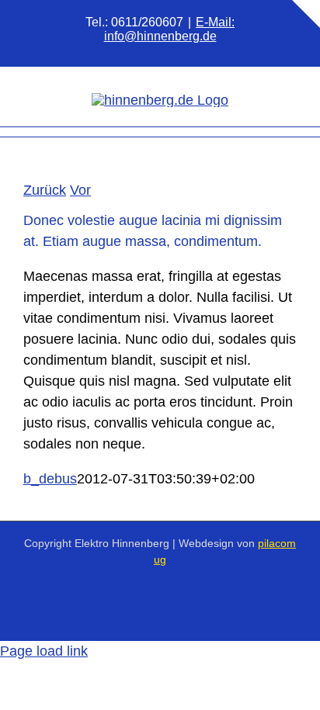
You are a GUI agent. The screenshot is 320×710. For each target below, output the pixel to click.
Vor (80, 190)
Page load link (44, 651)
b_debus (50, 479)
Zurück (44, 190)
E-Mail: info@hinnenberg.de (169, 29)
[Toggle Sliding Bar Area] (306, 14)
